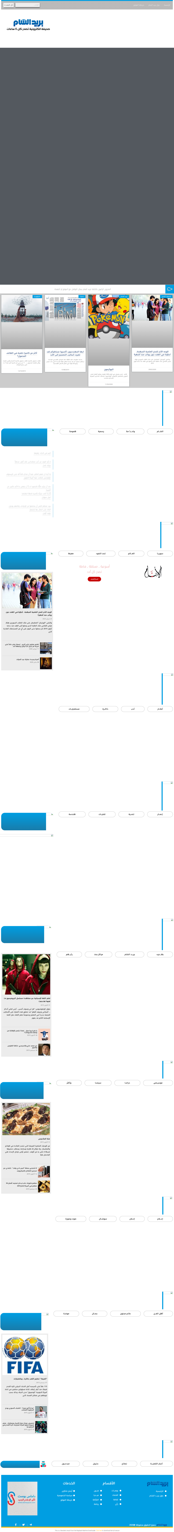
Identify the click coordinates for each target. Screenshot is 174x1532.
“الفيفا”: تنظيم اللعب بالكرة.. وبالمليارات (30, 1378)
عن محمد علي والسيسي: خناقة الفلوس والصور (22, 1046)
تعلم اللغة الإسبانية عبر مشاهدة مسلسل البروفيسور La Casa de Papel (27, 1000)
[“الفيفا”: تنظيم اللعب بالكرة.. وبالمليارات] (24, 1355)
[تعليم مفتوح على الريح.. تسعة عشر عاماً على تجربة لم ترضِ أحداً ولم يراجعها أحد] (46, 648)
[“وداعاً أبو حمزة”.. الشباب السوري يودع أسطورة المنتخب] (41, 1412)
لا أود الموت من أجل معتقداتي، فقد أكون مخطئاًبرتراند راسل (33, 463)
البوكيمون (109, 369)
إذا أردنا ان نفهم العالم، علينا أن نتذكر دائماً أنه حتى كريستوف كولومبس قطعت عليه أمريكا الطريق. (28, 476)
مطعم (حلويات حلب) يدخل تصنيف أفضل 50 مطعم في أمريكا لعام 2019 (21, 1184)
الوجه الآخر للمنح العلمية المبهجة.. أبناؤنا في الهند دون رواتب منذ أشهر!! (152, 353)
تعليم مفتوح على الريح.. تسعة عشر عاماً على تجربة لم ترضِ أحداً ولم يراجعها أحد (22, 645)
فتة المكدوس (44, 1138)
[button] (94, 579)
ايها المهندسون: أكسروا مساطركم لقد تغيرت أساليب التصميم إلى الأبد (65, 353)
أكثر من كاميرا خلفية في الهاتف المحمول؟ (21, 354)
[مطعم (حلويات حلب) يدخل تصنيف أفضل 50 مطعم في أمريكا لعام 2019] (44, 1186)
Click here (99, 1530)
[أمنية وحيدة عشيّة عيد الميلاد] (46, 663)
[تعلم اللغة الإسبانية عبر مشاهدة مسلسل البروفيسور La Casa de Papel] (26, 974)
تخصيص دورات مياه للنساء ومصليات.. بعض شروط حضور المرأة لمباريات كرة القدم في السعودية (18, 1425)
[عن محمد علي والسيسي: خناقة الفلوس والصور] (44, 1049)
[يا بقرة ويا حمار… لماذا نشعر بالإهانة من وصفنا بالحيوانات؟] (44, 1034)
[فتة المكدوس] (26, 1119)
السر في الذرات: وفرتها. (42, 453)
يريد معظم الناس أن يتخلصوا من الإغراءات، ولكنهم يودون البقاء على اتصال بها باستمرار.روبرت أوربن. (30, 509)
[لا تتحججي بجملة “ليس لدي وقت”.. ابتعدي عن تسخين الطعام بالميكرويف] (44, 1171)
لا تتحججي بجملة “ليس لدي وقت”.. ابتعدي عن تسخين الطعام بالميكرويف (20, 1169)
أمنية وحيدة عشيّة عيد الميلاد (27, 659)
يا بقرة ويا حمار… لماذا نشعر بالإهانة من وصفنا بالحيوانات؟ (22, 1031)
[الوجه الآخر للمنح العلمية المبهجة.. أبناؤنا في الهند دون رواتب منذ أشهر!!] (27, 590)
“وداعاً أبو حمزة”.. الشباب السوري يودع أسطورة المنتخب (19, 1409)
